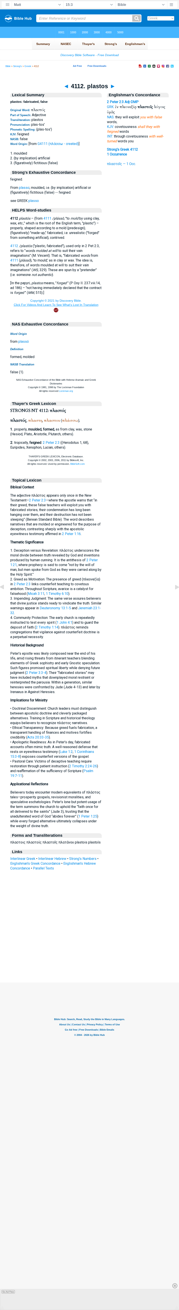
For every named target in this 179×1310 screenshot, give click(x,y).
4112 (14, 246)
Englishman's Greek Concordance (35, 863)
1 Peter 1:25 (87, 816)
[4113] (173, 597)
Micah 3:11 (36, 594)
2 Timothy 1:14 (47, 627)
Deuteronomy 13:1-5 (55, 608)
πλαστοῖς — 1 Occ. (121, 164)
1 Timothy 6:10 (57, 594)
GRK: (110, 107)
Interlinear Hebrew (52, 859)
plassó (23, 341)
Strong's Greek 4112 (122, 149)
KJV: (110, 127)
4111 (47, 218)
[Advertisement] (89, 956)
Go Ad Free (8, 1292)
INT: (110, 136)
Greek (27, 66)
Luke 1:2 (66, 752)
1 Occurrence (117, 154)
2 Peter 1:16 (71, 534)
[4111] (5, 597)
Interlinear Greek (22, 859)
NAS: (110, 117)
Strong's (17, 66)
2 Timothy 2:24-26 (83, 766)
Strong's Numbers (82, 859)
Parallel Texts (43, 868)
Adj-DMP (132, 102)
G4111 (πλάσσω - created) (58, 144)
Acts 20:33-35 (38, 737)
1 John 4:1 (64, 622)
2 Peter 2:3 (51, 443)
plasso (24, 188)
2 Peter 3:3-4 (36, 673)
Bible (7, 66)
